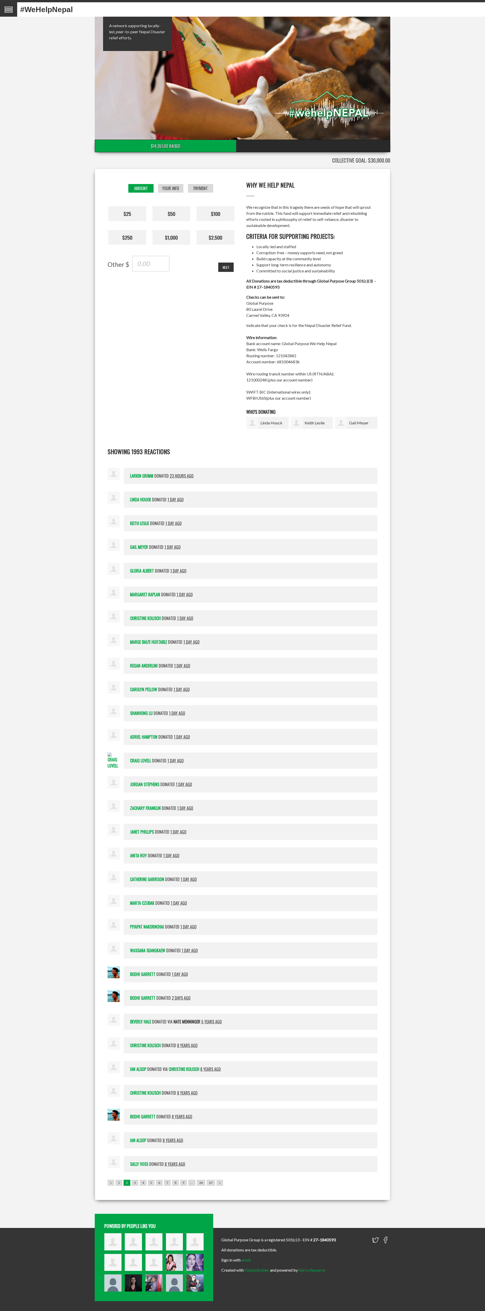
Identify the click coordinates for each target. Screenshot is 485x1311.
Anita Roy (138, 856)
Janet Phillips (142, 832)
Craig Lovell (140, 761)
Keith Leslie (315, 422)
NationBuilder (257, 1270)
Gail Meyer (359, 422)
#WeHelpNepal (46, 9)
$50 (171, 213)
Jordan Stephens (144, 784)
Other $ (118, 264)
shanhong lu (141, 713)
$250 (127, 237)
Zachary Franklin (145, 808)
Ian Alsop (138, 1069)
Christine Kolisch (145, 618)
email (246, 1259)
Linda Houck (271, 422)
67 (211, 1183)
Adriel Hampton (143, 737)
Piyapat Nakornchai (147, 927)
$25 (127, 213)
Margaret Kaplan (145, 595)
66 (201, 1183)
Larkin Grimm (141, 476)
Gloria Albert (142, 571)
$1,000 (171, 237)
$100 (215, 213)
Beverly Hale (140, 1022)
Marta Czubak (142, 903)
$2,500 (215, 237)
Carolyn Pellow (143, 689)
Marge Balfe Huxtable (148, 642)
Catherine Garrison (147, 879)
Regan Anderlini (144, 666)
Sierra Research (312, 1270)
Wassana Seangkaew (147, 950)
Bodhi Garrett (142, 974)
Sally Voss (139, 1164)
